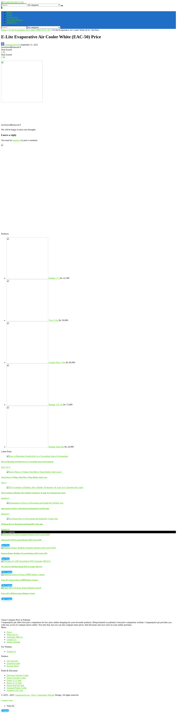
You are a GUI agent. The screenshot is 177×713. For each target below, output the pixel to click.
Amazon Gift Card (15, 690)
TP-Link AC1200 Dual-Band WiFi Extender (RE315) (21, 567)
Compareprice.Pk (12, 45)
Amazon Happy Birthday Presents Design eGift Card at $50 (24, 553)
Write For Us (12, 17)
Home (9, 12)
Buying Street (13, 666)
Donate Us (11, 651)
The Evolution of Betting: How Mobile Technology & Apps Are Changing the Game (33, 493)
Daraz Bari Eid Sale (15, 685)
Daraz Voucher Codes (16, 678)
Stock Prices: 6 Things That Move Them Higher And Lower (24, 477)
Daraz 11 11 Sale (14, 680)
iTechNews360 (13, 663)
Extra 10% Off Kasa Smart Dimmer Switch (18, 593)
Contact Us (11, 22)
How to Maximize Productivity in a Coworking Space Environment (27, 462)
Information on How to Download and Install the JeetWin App (25, 508)
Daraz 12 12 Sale (14, 683)
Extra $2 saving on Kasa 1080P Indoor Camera (19, 580)
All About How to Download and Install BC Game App (22, 524)
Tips (3, 483)
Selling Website (13, 642)
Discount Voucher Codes (17, 675)
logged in (17, 140)
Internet (4, 498)
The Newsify (12, 661)
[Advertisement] (84, 114)
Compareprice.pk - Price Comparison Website (34, 695)
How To (4, 467)
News (9, 15)
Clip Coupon (6, 572)
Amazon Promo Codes (17, 688)
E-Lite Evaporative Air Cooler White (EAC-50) (29, 30)
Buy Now (5, 545)
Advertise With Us (15, 20)
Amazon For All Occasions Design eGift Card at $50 (21, 540)
